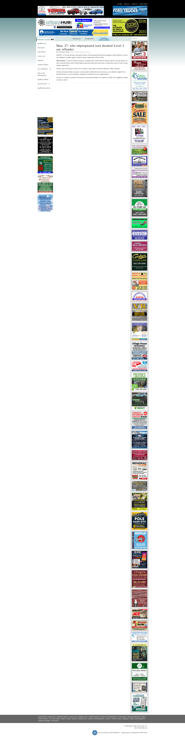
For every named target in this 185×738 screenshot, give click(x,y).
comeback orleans (62, 717)
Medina (108, 718)
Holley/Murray (82, 718)
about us (127, 4)
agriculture (51, 717)
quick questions (140, 718)
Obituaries (41, 60)
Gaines (74, 718)
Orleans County (116, 718)
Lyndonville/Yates (99, 718)
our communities (55, 718)
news (143, 717)
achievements (42, 717)
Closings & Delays (43, 64)
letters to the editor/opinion (42, 74)
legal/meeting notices (44, 88)
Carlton (69, 718)
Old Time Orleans (43, 718)
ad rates (119, 4)
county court (41, 56)
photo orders (143, 4)
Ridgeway (125, 718)
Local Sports (55, 720)
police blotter (42, 52)
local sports (41, 48)
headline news (42, 43)
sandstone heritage (44, 720)
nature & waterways (134, 717)
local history (122, 717)
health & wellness (43, 79)
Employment (77, 39)
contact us (134, 4)
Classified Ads (89, 39)
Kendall (90, 718)
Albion (63, 718)
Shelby (131, 718)
